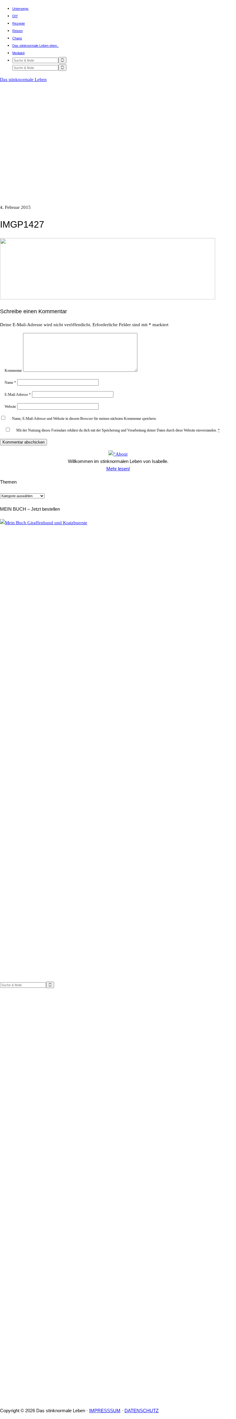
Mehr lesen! (118, 468)
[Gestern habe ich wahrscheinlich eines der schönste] (59, 1280)
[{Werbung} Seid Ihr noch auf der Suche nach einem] (59, 1058)
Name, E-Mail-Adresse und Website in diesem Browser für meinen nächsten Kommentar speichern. (84, 418)
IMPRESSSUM (104, 1410)
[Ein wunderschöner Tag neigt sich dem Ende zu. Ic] (177, 1373)
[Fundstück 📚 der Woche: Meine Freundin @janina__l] (59, 1177)
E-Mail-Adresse (18, 394)
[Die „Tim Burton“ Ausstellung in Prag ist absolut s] (177, 1288)
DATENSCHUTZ (141, 1410)
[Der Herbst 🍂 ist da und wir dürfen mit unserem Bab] (177, 1151)
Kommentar (13, 370)
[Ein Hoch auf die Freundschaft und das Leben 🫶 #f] (59, 1358)
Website (10, 406)
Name (10, 382)
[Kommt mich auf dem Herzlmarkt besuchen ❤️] (177, 995)
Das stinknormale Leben (23, 79)
